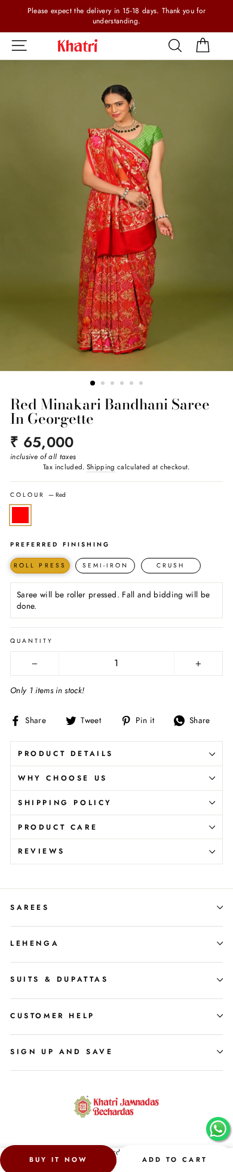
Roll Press (40, 565)
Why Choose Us (63, 778)
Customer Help (52, 1015)
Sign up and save (62, 1051)
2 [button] (104, 384)
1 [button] (93, 384)
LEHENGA (34, 943)
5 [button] (133, 384)
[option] (116, 16)
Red (20, 515)
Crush (171, 565)
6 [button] (142, 384)
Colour (38, 495)
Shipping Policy (65, 802)
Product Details (66, 753)
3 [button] (113, 384)
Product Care (57, 827)
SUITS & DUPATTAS (59, 979)
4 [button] (123, 384)
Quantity (31, 641)
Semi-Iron (105, 565)
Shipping (101, 467)
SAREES (30, 907)
